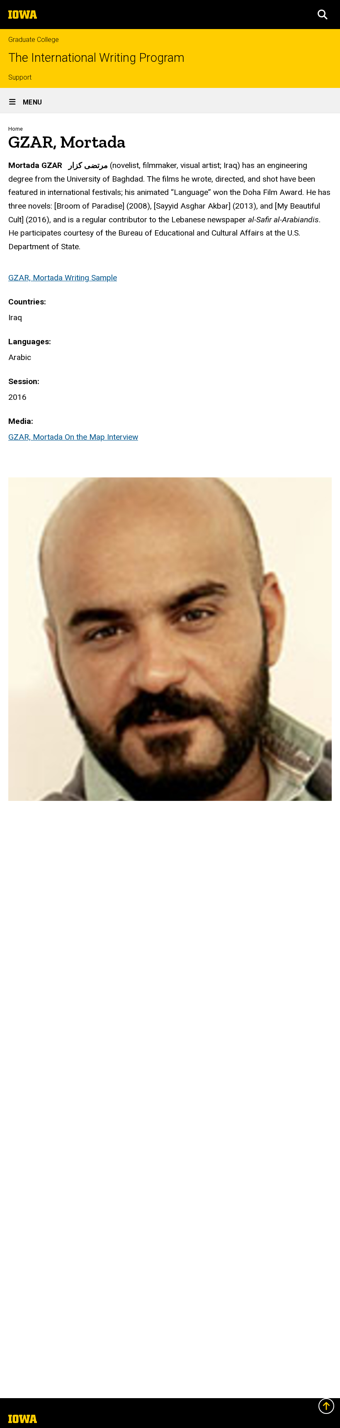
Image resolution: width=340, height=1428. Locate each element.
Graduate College (33, 40)
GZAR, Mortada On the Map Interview (73, 437)
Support (20, 77)
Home (15, 129)
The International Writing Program (96, 58)
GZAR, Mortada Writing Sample (62, 277)
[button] (322, 14)
